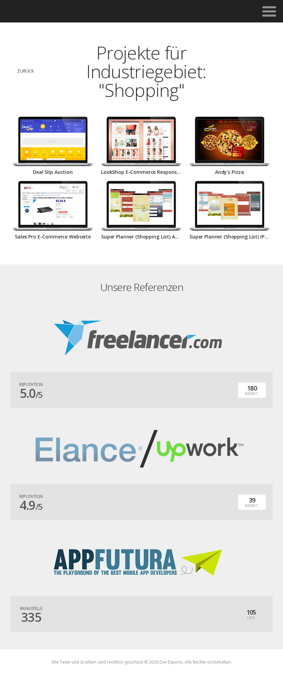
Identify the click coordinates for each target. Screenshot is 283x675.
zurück (25, 71)
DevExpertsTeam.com (40, 11)
